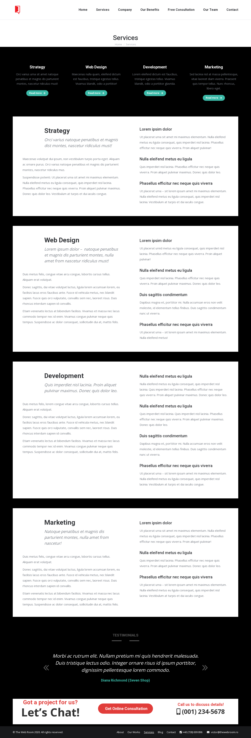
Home (118, 44)
